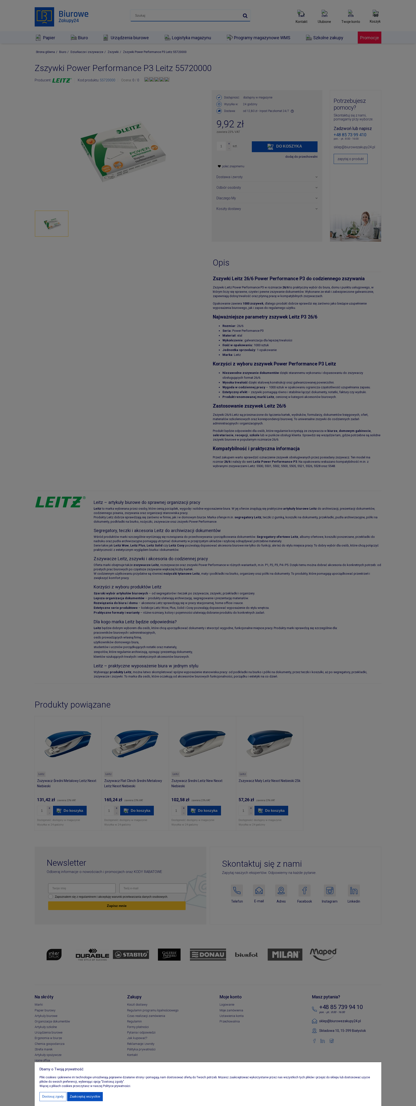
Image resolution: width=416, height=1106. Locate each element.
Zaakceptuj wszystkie (85, 1096)
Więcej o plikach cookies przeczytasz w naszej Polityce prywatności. (85, 1086)
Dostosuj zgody (53, 1096)
